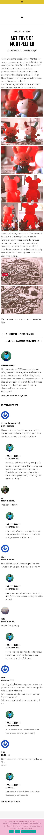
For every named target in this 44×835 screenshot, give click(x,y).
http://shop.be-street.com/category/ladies (24, 610)
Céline (4, 571)
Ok (11, 832)
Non (17, 832)
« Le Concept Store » (19, 251)
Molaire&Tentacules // (10, 438)
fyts (3, 633)
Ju (2, 513)
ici (32, 89)
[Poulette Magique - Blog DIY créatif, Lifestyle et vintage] (22, 15)
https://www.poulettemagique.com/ (14, 410)
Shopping (17, 46)
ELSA (3, 767)
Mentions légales (28, 832)
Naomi (3, 692)
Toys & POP (26, 46)
